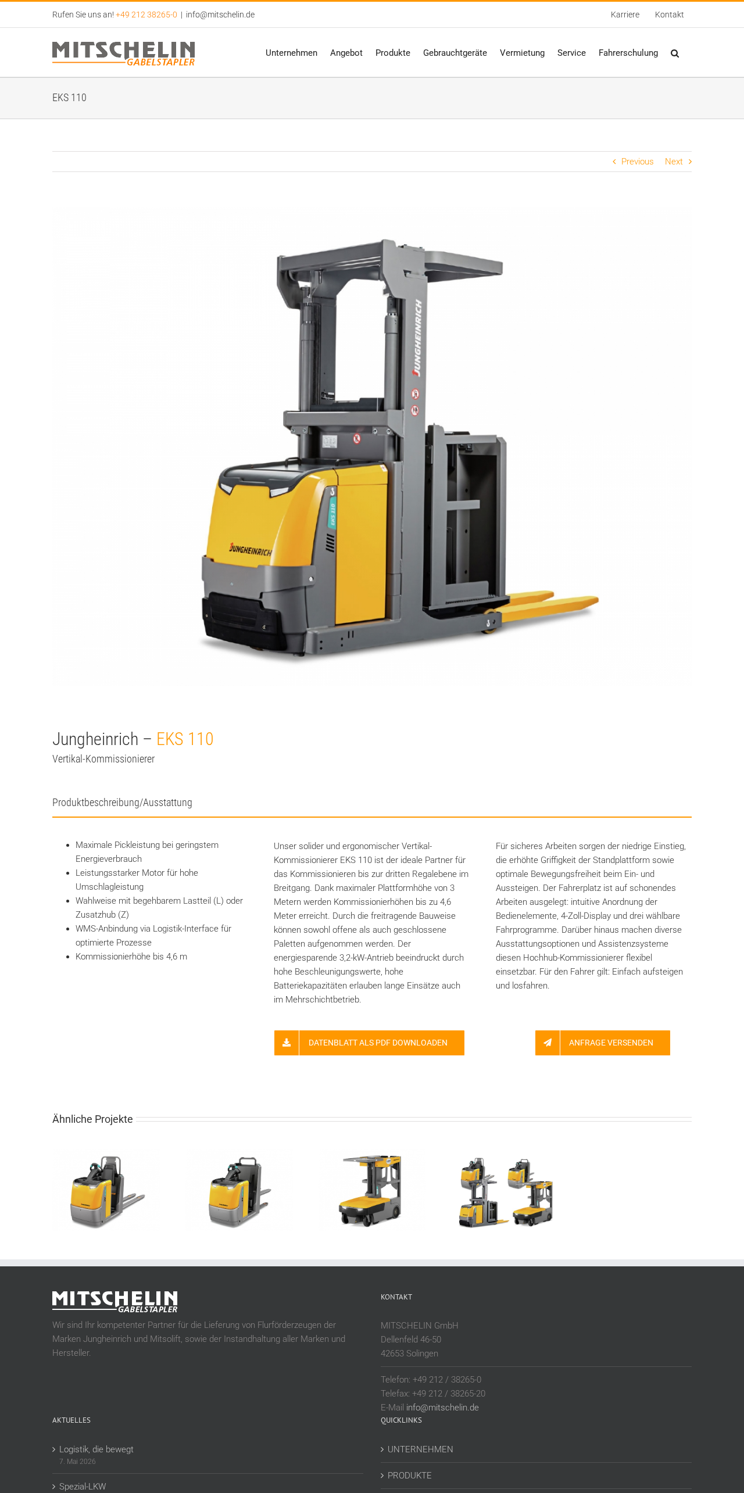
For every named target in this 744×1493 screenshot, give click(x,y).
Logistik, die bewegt (96, 1449)
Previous (637, 161)
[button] (675, 52)
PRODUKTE (410, 1475)
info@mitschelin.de (220, 14)
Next (674, 161)
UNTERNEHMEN (420, 1449)
